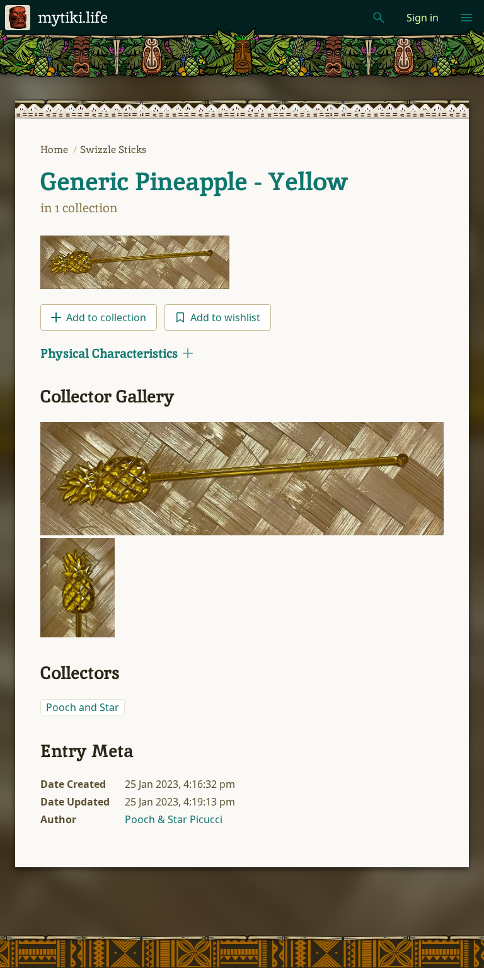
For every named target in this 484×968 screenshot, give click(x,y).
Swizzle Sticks (113, 149)
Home (55, 149)
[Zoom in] (242, 478)
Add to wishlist (225, 317)
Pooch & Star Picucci (173, 819)
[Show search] (378, 17)
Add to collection (106, 317)
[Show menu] (466, 17)
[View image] (134, 262)
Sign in (422, 18)
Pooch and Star (82, 707)
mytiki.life (73, 17)
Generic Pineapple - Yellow (194, 181)
